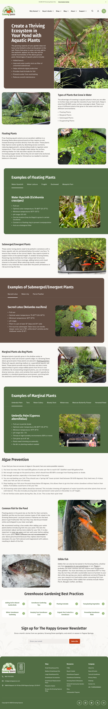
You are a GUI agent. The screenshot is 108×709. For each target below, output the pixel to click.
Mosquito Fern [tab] (67, 184)
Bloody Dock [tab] (51, 403)
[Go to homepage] (9, 11)
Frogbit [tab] (44, 184)
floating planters (43, 361)
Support (82, 11)
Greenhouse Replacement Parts (53, 681)
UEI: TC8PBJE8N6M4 (94, 687)
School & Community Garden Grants (75, 685)
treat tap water (17, 532)
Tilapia (96, 566)
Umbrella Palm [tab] (17, 403)
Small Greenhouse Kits (52, 668)
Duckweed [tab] (55, 184)
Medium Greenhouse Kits (52, 671)
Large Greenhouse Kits (52, 674)
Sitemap (90, 680)
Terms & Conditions (94, 674)
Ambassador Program (73, 692)
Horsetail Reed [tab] (100, 403)
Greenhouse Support (73, 674)
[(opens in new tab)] (21, 668)
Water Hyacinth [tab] (17, 184)
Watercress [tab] (64, 403)
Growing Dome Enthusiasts (75, 680)
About (73, 11)
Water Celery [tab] (38, 403)
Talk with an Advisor (63, 2)
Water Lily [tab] (25, 294)
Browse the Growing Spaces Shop (53, 690)
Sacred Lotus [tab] (13, 294)
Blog (65, 11)
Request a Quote (50, 686)
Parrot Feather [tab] (38, 294)
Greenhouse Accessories (52, 677)
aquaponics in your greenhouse (76, 566)
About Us (91, 668)
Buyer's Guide (47, 11)
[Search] (92, 11)
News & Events (92, 671)
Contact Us (91, 684)
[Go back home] (9, 668)
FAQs (68, 668)
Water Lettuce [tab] (32, 184)
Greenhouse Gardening (73, 677)
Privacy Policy (92, 677)
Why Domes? (33, 11)
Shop (57, 11)
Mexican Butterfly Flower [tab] (81, 403)
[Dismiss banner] (106, 2)
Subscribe (74, 641)
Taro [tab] (28, 403)
